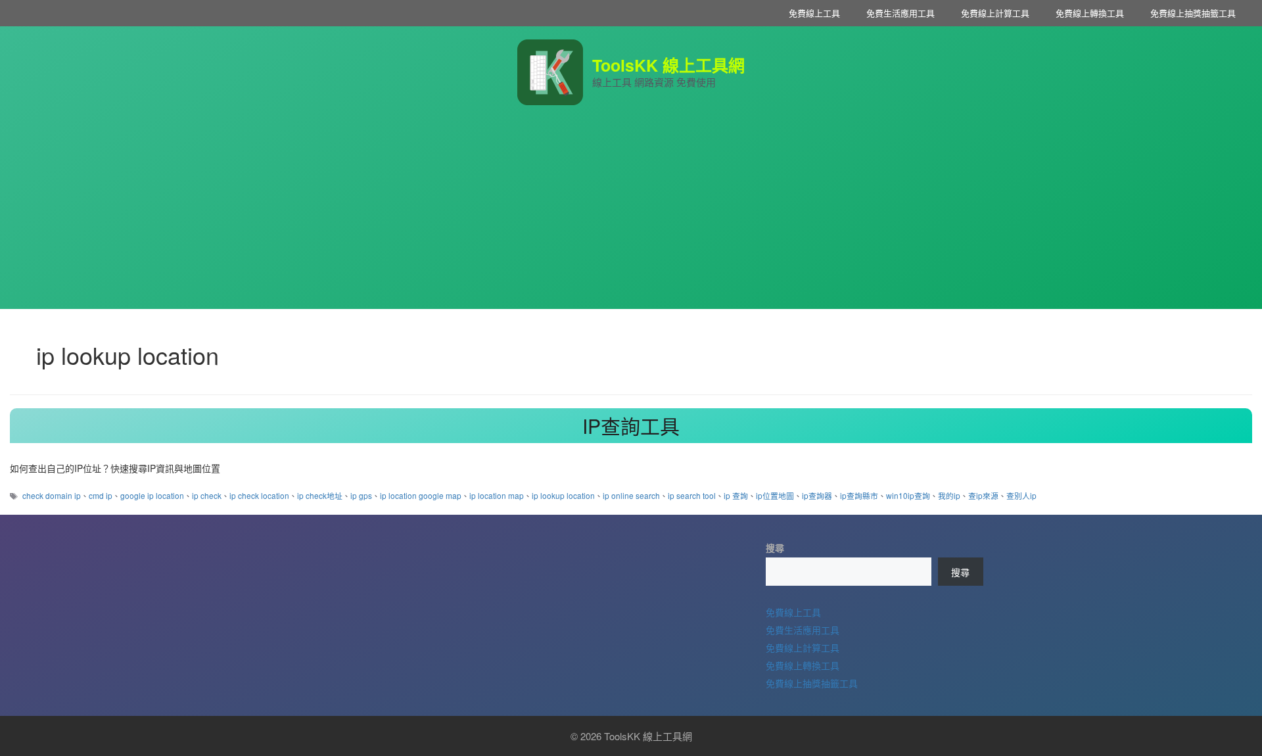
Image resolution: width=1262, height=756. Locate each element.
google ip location (152, 495)
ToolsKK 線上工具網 (668, 65)
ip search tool (692, 495)
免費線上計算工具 (995, 13)
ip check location (259, 495)
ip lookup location (563, 495)
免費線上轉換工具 (1090, 13)
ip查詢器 (817, 495)
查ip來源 (983, 495)
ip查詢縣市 (859, 495)
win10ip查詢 (908, 495)
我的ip (949, 495)
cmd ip (100, 495)
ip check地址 (319, 495)
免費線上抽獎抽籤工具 (1193, 13)
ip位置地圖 (775, 495)
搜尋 (775, 547)
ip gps (361, 495)
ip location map (496, 495)
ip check (207, 495)
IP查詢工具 (631, 426)
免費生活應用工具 (900, 13)
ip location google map (420, 495)
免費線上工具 (814, 13)
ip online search (631, 495)
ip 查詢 (736, 495)
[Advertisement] (631, 217)
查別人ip (1021, 495)
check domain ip (51, 495)
